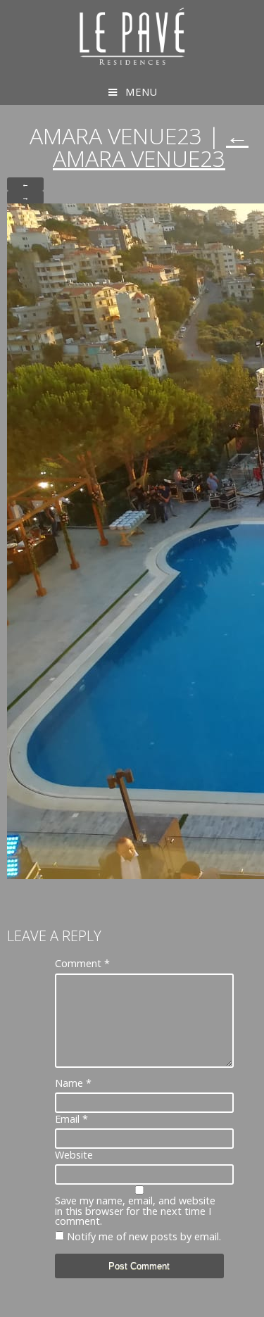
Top (251, 1304)
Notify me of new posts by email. (144, 1236)
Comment (82, 964)
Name (73, 1083)
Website (74, 1155)
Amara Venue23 (151, 146)
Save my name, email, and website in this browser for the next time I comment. (135, 1211)
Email (71, 1119)
